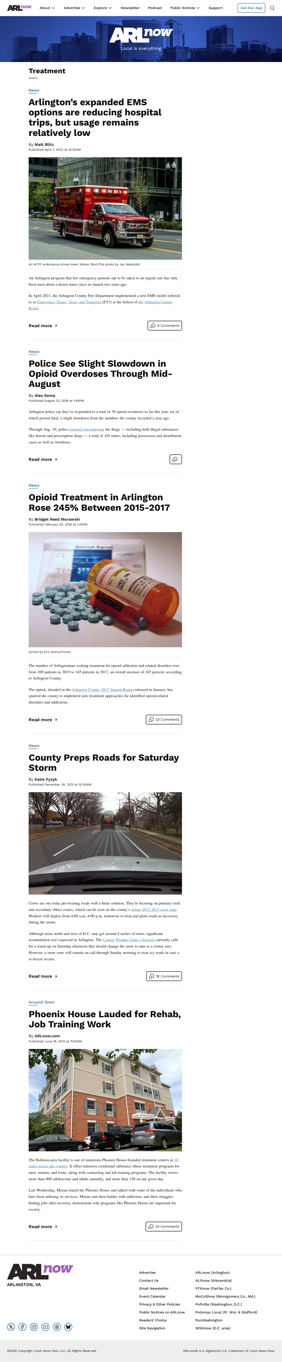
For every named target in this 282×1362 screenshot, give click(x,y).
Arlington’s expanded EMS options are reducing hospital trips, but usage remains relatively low (95, 117)
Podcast (155, 8)
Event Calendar (152, 1296)
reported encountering (86, 429)
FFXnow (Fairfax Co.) (213, 1288)
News (34, 90)
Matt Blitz (44, 144)
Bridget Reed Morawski (57, 519)
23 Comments (167, 719)
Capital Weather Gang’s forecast (128, 939)
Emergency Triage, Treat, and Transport (69, 301)
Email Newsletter (154, 1288)
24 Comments (167, 1226)
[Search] (272, 8)
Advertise (72, 8)
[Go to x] (11, 1327)
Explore (100, 8)
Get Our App (251, 8)
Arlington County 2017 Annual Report (103, 689)
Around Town (41, 1002)
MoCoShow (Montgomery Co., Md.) (225, 1296)
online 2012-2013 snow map (153, 909)
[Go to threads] (57, 1327)
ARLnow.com (47, 1036)
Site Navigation (152, 1328)
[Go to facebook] (22, 1327)
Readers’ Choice (153, 1320)
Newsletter (130, 8)
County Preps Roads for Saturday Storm (104, 762)
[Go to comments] (176, 459)
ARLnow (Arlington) (212, 1272)
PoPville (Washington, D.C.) (218, 1304)
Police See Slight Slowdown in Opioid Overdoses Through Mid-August (101, 373)
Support (216, 8)
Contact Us (148, 1280)
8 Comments (168, 325)
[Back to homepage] (19, 8)
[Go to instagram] (34, 1327)
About (45, 8)
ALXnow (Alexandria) (213, 1280)
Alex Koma (45, 395)
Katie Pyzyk (46, 779)
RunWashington (209, 1320)
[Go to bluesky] (68, 1327)
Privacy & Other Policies (159, 1304)
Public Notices (182, 8)
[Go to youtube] (45, 1327)
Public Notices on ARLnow (162, 1312)
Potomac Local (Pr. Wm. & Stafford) (226, 1312)
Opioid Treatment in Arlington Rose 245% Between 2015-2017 (99, 502)
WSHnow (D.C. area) (212, 1328)
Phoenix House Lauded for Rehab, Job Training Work (105, 1019)
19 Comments (167, 976)
